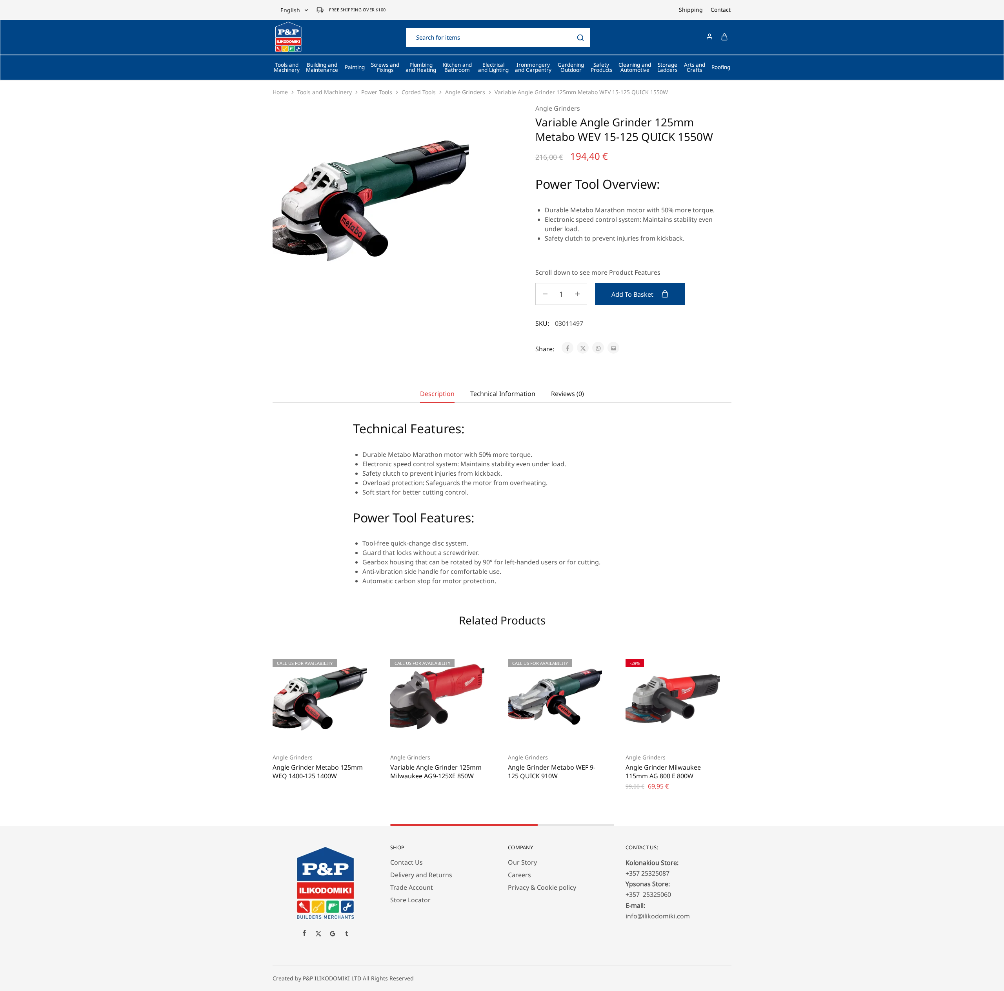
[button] (663, 733)
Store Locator (410, 900)
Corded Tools (419, 92)
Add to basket (633, 294)
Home (280, 92)
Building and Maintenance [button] (322, 67)
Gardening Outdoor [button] (571, 67)
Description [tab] (437, 393)
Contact (721, 10)
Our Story (522, 862)
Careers (519, 875)
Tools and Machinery (324, 92)
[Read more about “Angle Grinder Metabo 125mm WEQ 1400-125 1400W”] (310, 733)
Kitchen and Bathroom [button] (457, 67)
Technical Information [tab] (502, 393)
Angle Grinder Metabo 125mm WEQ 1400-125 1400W (318, 771)
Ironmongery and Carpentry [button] (533, 67)
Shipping (691, 10)
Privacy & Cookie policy (542, 887)
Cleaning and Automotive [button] (634, 67)
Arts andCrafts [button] (694, 67)
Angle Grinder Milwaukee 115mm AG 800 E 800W (663, 771)
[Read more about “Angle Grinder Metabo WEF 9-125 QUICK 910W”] (545, 733)
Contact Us (406, 862)
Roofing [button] (720, 67)
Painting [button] (355, 67)
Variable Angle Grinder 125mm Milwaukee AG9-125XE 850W (436, 771)
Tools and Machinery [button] (287, 67)
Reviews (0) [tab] (567, 393)
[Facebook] (304, 933)
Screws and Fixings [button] (385, 67)
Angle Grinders (465, 92)
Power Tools (376, 92)
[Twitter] (318, 934)
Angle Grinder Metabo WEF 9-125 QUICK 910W (551, 771)
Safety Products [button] (601, 67)
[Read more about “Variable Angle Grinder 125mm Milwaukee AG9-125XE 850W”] (427, 733)
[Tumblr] (347, 934)
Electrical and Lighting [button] (493, 67)
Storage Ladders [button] (667, 67)
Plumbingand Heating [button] (421, 67)
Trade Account (411, 887)
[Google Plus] (333, 934)
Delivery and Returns (421, 875)
